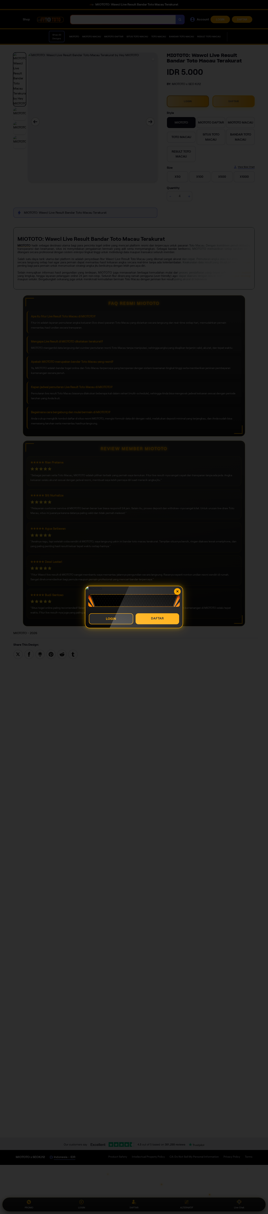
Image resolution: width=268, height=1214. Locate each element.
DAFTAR (157, 618)
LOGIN (111, 618)
